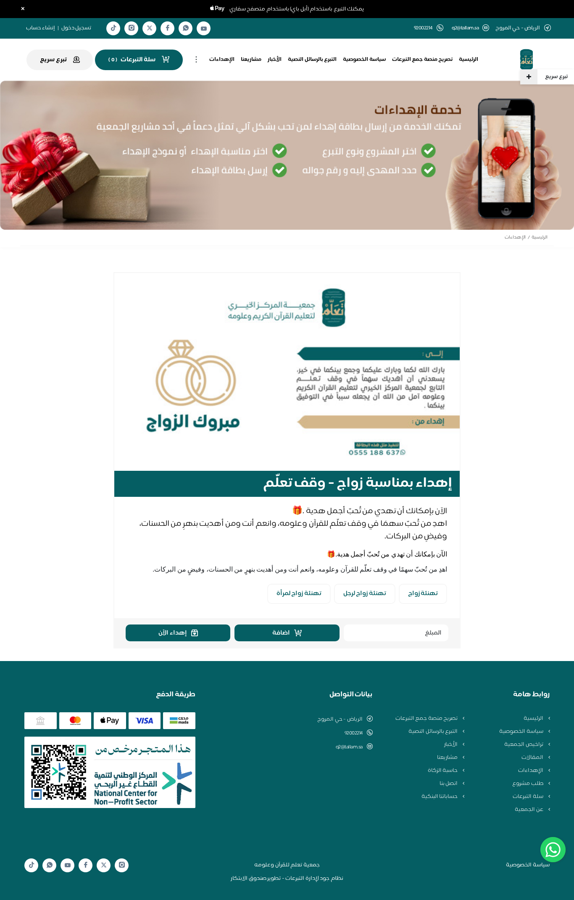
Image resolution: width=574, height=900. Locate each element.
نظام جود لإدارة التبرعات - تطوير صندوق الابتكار (287, 878)
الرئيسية (468, 59)
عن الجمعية (529, 809)
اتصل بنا (449, 783)
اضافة (281, 633)
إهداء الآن (172, 633)
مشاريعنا (251, 59)
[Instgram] (131, 28)
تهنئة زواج (423, 593)
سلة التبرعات (528, 796)
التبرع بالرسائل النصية (312, 59)
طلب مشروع (528, 783)
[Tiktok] (113, 28)
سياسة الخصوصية (364, 59)
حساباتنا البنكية (440, 796)
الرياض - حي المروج (340, 719)
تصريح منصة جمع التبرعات (422, 59)
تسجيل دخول (76, 28)
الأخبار (275, 59)
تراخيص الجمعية (524, 744)
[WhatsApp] (186, 28)
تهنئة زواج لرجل (364, 593)
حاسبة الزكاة (443, 770)
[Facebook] (167, 28)
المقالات (533, 757)
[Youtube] (204, 28)
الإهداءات (221, 59)
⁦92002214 (354, 733)
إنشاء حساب (40, 28)
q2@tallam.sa (465, 28)
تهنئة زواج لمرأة (298, 593)
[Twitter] (150, 28)
